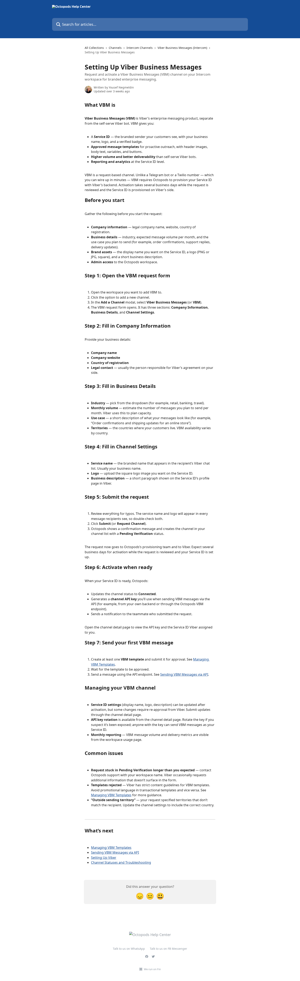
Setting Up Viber (103, 857)
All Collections (94, 48)
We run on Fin (152, 969)
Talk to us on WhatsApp (129, 949)
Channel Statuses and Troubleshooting (121, 862)
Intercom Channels (140, 48)
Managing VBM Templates (111, 795)
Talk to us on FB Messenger (168, 949)
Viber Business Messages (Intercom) (182, 48)
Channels (115, 48)
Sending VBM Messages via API (184, 674)
